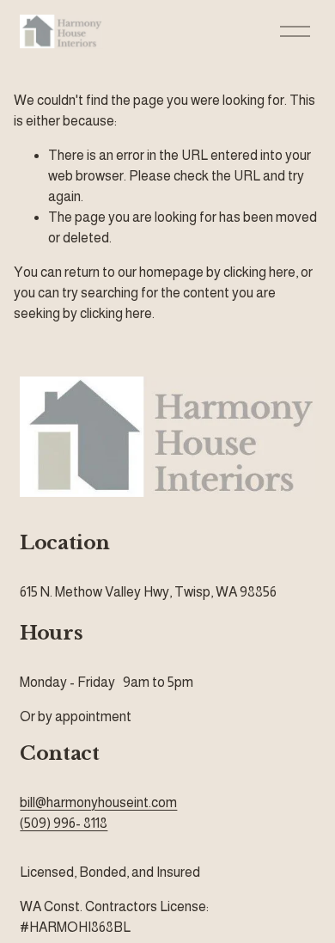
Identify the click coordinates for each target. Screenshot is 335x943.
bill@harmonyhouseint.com (98, 802)
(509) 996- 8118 (63, 823)
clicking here (259, 272)
